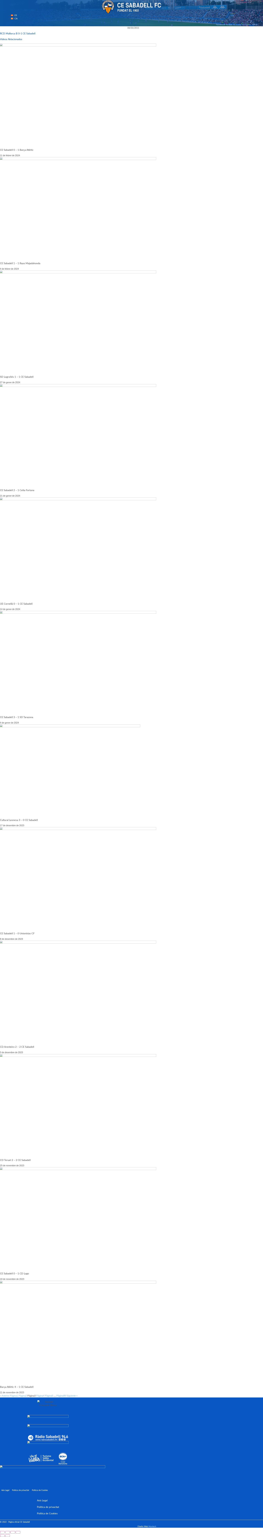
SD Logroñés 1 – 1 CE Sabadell (16, 377)
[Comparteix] (12, 1532)
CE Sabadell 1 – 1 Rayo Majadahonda (20, 263)
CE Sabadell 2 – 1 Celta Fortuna (17, 490)
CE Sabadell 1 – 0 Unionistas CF (17, 933)
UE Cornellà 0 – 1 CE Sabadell (16, 604)
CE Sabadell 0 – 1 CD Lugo (14, 1273)
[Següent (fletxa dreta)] (7, 1536)
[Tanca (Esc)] (18, 1532)
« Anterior (4, 1396)
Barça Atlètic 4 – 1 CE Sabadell (16, 1387)
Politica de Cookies (40, 1490)
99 (61, 1396)
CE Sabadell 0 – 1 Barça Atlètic (16, 150)
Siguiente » (72, 1396)
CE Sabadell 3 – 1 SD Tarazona (16, 717)
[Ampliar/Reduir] (2, 1532)
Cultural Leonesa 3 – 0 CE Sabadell (19, 820)
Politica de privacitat (20, 1490)
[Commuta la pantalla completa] (7, 1532)
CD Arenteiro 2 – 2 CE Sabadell (17, 1047)
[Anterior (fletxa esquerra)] (2, 1536)
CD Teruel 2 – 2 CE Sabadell (15, 1160)
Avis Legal (5, 1490)
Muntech (152, 1527)
